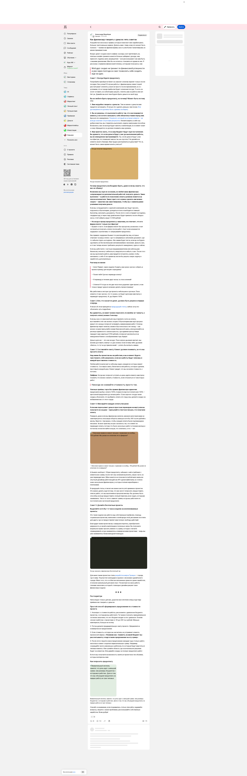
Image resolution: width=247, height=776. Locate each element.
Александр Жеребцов (103, 34)
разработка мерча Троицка (125, 575)
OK (83, 772)
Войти (181, 27)
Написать (171, 27)
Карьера (97, 36)
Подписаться (142, 35)
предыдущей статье (118, 307)
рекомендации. (69, 192)
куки (74, 772)
